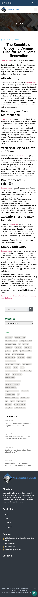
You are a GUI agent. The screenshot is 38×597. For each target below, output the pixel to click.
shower (7, 374)
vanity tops (8, 408)
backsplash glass (20, 337)
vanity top (8, 404)
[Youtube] (6, 3)
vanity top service (20, 408)
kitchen (7, 354)
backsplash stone (10, 344)
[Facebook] (2, 3)
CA (19, 344)
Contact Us (8, 527)
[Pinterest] (11, 3)
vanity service (21, 401)
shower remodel (10, 377)
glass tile (8, 351)
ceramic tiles (31, 82)
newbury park (27, 364)
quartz (22, 367)
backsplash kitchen (11, 341)
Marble (29, 357)
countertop (18, 347)
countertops (27, 347)
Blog (6, 518)
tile (18, 394)
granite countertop (25, 351)
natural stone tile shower (12, 364)
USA (6, 401)
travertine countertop (11, 397)
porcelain (8, 367)
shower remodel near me (12, 381)
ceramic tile (22, 156)
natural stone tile (10, 361)
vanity (12, 401)
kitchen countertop (18, 354)
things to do (24, 391)
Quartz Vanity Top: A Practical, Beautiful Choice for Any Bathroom (18, 464)
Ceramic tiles (6, 61)
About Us (8, 523)
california (25, 344)
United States (25, 397)
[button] (35, 9)
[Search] (31, 309)
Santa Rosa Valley (25, 371)
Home (7, 514)
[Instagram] (9, 3)
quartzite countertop (11, 371)
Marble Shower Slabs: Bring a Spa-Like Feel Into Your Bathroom (18, 438)
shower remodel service (12, 384)
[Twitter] (4, 3)
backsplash (8, 337)
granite (15, 351)
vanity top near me (19, 404)
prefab (15, 367)
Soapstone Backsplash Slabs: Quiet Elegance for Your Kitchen (18, 425)
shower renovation (10, 387)
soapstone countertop (12, 391)
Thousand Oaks (10, 394)
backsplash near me (26, 341)
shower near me (17, 374)
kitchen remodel (10, 357)
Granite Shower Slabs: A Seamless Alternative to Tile (18, 451)
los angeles (21, 357)
